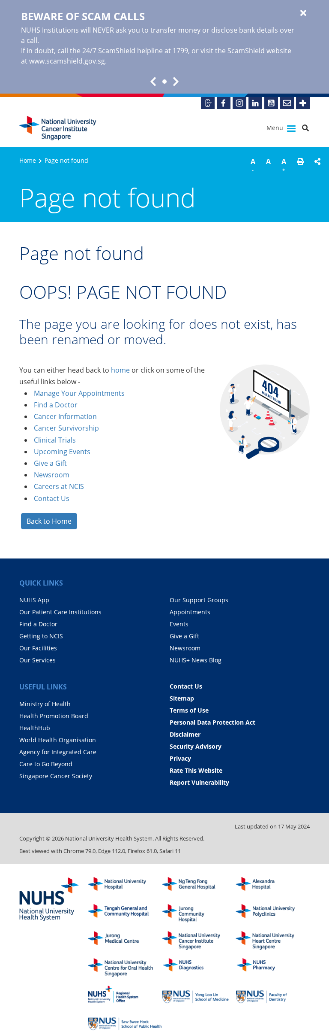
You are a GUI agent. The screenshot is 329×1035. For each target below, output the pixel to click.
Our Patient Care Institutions (60, 612)
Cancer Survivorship (66, 428)
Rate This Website (196, 770)
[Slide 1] (164, 81)
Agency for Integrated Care (57, 752)
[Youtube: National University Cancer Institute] (271, 103)
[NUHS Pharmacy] (273, 967)
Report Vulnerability (199, 782)
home (120, 370)
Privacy (180, 758)
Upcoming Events (62, 451)
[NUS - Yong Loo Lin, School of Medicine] (199, 994)
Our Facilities (38, 648)
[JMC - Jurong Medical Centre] (125, 940)
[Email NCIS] (287, 103)
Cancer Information (65, 416)
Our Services (37, 660)
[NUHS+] (303, 103)
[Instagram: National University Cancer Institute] (239, 103)
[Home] (199, 940)
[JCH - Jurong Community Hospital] (199, 913)
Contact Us (51, 498)
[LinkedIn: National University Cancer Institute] (255, 103)
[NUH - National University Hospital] (125, 886)
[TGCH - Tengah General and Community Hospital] (125, 913)
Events (179, 624)
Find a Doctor (56, 405)
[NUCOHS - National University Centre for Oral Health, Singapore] (125, 967)
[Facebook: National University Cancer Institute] (223, 103)
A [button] (253, 165)
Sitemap (182, 698)
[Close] (303, 13)
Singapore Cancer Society (55, 776)
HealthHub (34, 728)
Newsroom (51, 475)
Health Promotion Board (53, 716)
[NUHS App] (208, 103)
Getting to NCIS (41, 636)
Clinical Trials (55, 440)
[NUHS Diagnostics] (199, 967)
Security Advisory (195, 746)
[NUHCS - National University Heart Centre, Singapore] (273, 940)
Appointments (190, 612)
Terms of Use (189, 710)
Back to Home (49, 521)
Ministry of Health (45, 704)
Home (27, 160)
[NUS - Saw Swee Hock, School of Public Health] (125, 1021)
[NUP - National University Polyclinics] (273, 913)
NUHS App (34, 600)
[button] (300, 166)
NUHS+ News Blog (195, 660)
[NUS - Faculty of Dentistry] (273, 994)
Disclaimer (185, 734)
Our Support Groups (199, 600)
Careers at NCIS (59, 486)
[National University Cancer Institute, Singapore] (57, 128)
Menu (275, 128)
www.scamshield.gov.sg (67, 61)
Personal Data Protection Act (212, 722)
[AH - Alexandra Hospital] (273, 886)
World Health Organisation (57, 740)
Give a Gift (50, 463)
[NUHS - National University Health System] (49, 900)
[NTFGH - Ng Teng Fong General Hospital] (199, 886)
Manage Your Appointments (79, 393)
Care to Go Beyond (45, 764)
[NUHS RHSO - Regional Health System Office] (125, 994)
